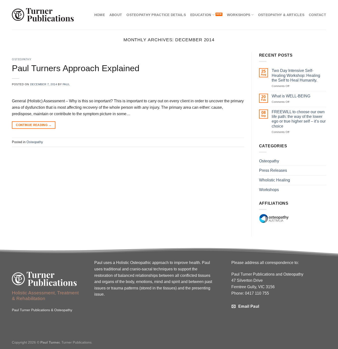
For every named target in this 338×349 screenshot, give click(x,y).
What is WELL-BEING (291, 96)
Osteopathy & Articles (281, 15)
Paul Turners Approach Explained (75, 68)
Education (200, 15)
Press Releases (273, 170)
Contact (317, 15)
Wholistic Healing (274, 180)
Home (99, 15)
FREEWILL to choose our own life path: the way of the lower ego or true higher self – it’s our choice (299, 119)
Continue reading (33, 125)
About (115, 15)
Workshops (238, 15)
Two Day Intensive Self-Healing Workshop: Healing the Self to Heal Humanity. (296, 75)
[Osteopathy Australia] (274, 218)
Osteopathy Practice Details (156, 15)
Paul (66, 84)
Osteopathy (21, 59)
